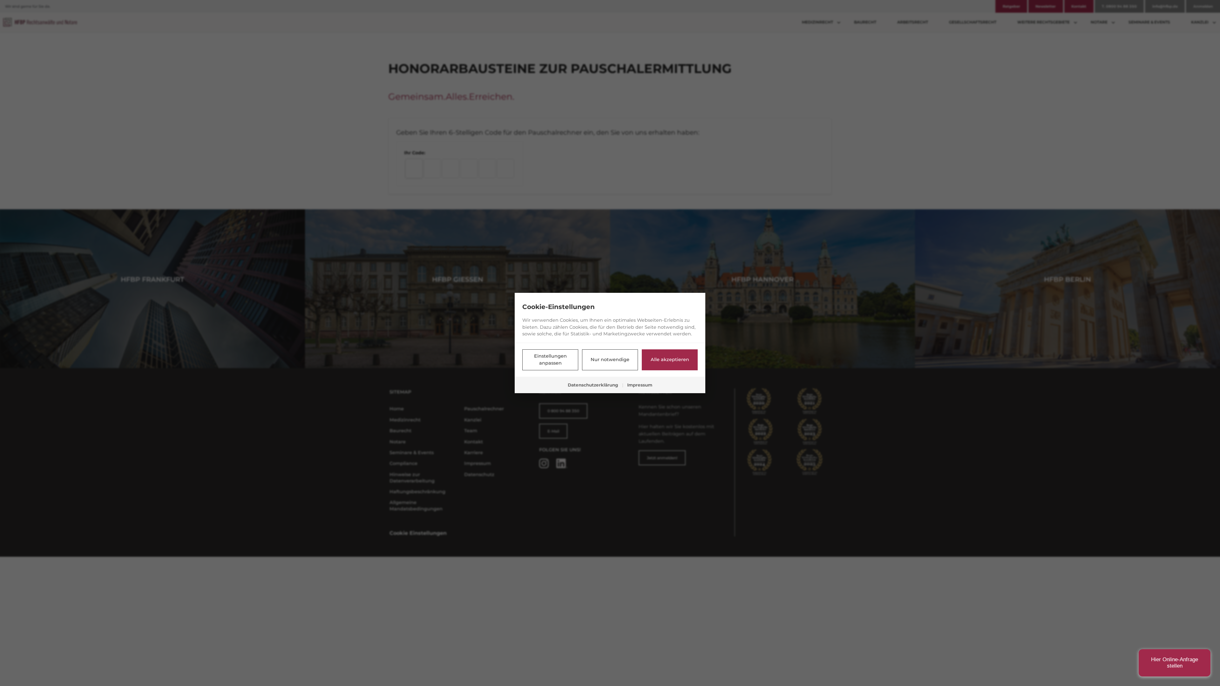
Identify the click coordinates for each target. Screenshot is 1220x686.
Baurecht (1135, 601)
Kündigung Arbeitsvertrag (1135, 585)
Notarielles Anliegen (1135, 554)
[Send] (1196, 662)
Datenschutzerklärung (593, 384)
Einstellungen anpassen (550, 359)
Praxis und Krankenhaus (1135, 570)
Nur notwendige (610, 359)
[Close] (1202, 474)
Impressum (639, 384)
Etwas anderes (1135, 617)
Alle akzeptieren (670, 359)
